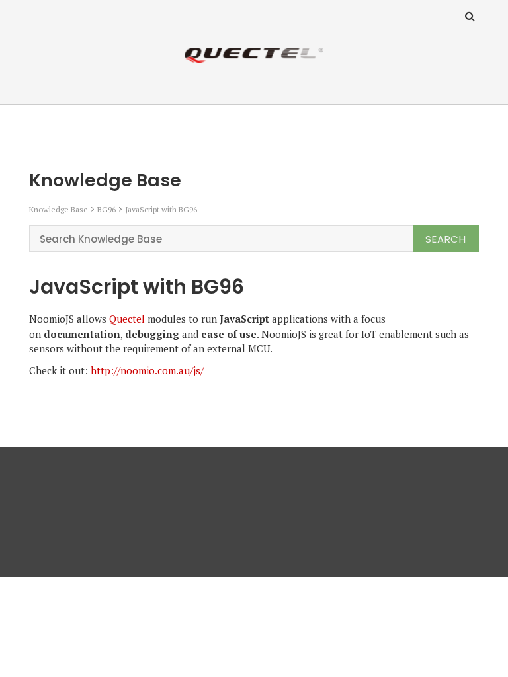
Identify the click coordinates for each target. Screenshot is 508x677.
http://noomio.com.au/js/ (147, 370)
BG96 (106, 209)
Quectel (127, 318)
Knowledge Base (58, 209)
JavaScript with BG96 (161, 209)
